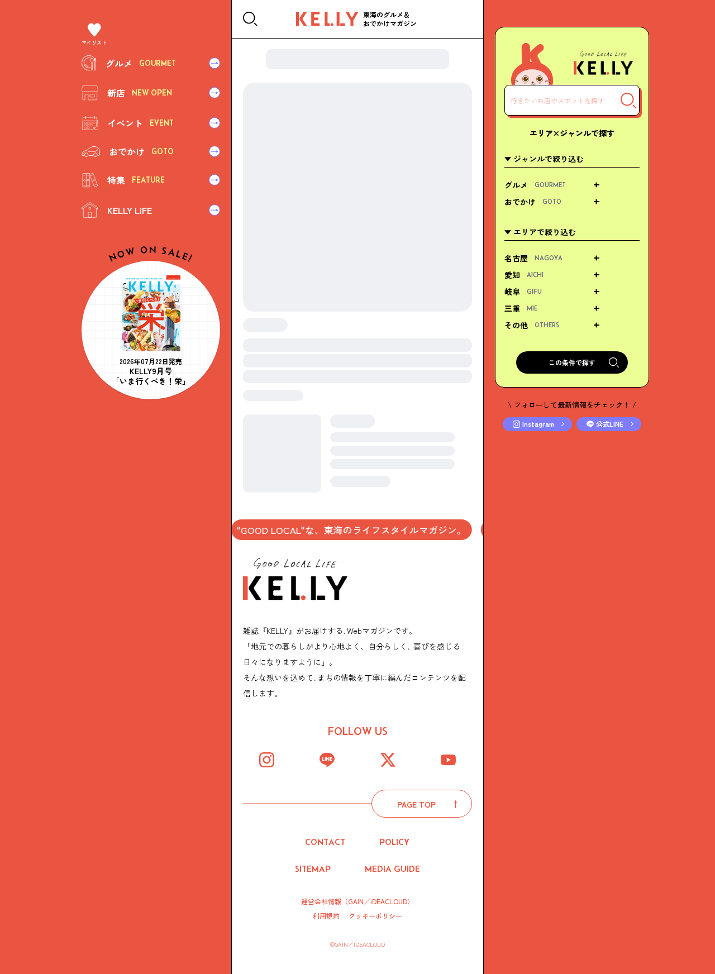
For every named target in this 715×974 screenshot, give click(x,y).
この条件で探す (572, 362)
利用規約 (326, 916)
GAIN (356, 901)
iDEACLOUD (388, 901)
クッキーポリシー (375, 916)
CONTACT (325, 842)
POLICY (394, 842)
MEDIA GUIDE (392, 868)
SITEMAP (313, 868)
